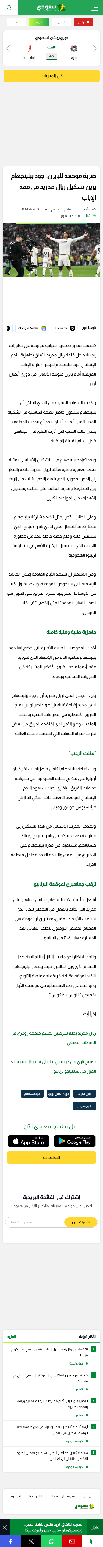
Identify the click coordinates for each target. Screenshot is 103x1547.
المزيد (11, 1336)
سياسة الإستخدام (63, 1496)
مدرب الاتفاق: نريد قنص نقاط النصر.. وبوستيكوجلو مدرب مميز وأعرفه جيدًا (53, 1527)
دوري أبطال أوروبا (58, 1093)
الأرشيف (15, 1496)
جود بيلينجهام (32, 1093)
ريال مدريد (84, 1093)
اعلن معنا (35, 1496)
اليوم (39, 22)
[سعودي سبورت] (51, 7)
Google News (37, 327)
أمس (61, 22)
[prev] (94, 48)
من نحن (88, 1496)
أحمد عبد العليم (76, 209)
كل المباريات (52, 76)
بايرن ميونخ (84, 1105)
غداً (17, 22)
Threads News (65, 327)
